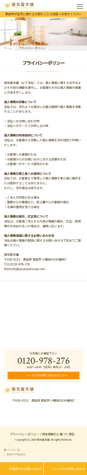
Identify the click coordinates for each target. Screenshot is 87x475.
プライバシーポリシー (24, 434)
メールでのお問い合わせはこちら (46, 375)
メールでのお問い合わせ (65, 469)
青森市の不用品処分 (16, 454)
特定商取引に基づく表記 (58, 434)
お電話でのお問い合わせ (22, 469)
